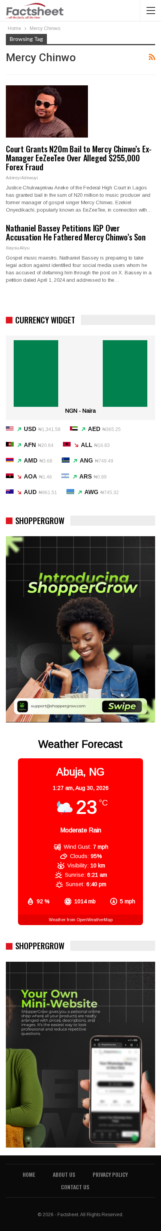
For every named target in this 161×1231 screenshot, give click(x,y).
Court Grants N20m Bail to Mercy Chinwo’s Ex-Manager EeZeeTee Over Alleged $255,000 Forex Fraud (79, 158)
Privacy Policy (110, 1174)
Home (29, 1174)
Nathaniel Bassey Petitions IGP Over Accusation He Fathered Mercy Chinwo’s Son (76, 232)
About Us (64, 1174)
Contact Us (75, 1187)
